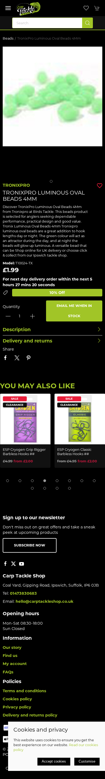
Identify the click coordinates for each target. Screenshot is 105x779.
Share (8, 349)
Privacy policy (17, 707)
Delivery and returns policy (30, 715)
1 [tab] (52, 182)
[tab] (7, 480)
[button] (8, 8)
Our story (12, 647)
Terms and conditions (24, 690)
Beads (8, 38)
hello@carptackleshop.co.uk (45, 601)
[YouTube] (21, 563)
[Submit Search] (87, 23)
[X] (13, 563)
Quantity (11, 306)
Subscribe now (29, 545)
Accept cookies (54, 761)
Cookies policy (17, 699)
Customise (87, 761)
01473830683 (23, 593)
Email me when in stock (74, 311)
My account (15, 663)
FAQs (8, 672)
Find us (10, 655)
